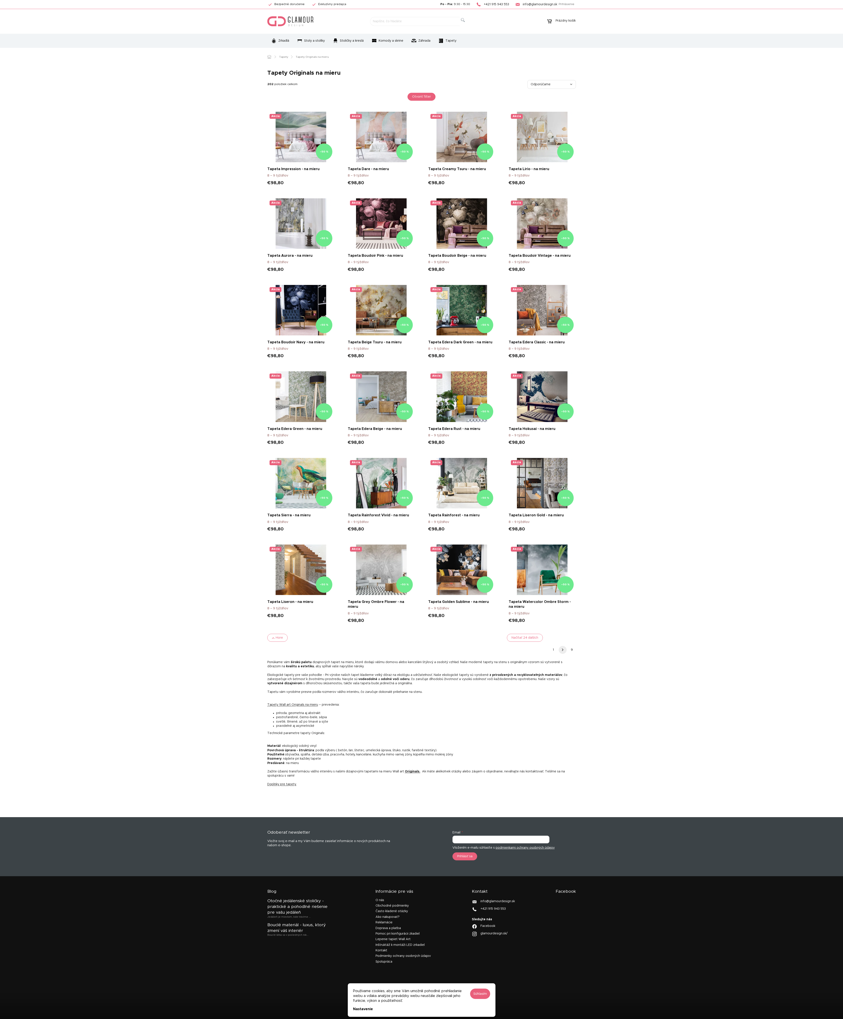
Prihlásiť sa (465, 856)
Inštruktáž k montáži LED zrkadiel (400, 944)
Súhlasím (480, 993)
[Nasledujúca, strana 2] (563, 650)
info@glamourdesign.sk (497, 901)
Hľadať (466, 25)
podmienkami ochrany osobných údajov (525, 847)
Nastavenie (363, 1009)
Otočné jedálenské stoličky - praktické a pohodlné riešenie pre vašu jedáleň (297, 907)
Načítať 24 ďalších (525, 637)
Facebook (487, 926)
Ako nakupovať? (388, 917)
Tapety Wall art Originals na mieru (292, 704)
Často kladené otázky (392, 911)
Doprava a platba (388, 928)
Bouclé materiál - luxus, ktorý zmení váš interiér (296, 928)
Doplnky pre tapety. (281, 784)
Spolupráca (384, 961)
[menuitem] (280, 41)
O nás (380, 900)
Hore (279, 637)
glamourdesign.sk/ (494, 933)
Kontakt (381, 950)
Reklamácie (384, 922)
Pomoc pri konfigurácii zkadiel (398, 933)
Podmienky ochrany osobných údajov (403, 956)
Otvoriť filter (421, 96)
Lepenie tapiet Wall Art (393, 939)
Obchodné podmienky (392, 905)
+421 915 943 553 (493, 908)
